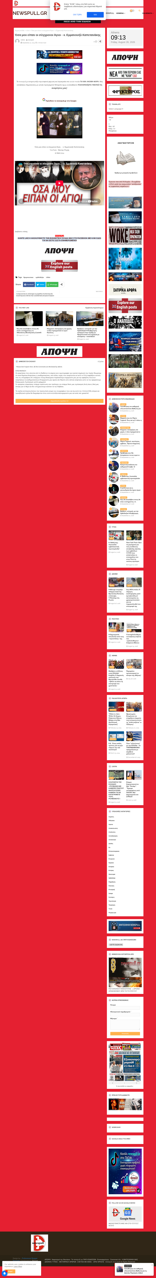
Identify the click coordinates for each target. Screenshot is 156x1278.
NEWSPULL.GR (30, 13)
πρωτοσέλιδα (121, 1086)
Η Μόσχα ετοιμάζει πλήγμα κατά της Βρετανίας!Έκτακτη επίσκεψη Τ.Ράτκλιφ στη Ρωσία (116, 595)
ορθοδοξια (40, 277)
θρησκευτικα (28, 277)
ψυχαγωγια (112, 912)
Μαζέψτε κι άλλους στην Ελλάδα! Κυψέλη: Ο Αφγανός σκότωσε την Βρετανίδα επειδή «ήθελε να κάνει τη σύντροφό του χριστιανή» (116, 678)
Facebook (30, 284)
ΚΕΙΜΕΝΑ (120, 13)
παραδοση (112, 882)
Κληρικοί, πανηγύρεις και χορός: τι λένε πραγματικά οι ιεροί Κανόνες (59, 330)
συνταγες (112, 897)
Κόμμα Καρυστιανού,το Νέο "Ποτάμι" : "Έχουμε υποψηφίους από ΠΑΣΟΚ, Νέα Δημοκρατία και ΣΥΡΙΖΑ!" (133, 789)
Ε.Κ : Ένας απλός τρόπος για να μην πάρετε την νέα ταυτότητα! (116, 747)
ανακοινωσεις (113, 828)
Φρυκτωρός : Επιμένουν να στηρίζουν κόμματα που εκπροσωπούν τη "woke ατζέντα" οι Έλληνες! (133, 719)
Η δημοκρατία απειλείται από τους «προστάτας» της (116, 637)
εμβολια (111, 855)
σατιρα (111, 893)
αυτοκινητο (112, 840)
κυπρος (111, 870)
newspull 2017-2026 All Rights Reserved (120, 1262)
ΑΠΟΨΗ (48, 1259)
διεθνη (111, 843)
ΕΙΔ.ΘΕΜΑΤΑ (147, 13)
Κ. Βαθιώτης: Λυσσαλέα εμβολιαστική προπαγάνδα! (130, 477)
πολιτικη (111, 886)
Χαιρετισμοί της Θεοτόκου (61, 1259)
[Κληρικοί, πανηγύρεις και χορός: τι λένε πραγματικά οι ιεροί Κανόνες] (114, 431)
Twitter (41, 284)
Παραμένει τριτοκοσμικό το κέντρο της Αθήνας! (133, 673)
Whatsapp (53, 284)
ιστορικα (111, 866)
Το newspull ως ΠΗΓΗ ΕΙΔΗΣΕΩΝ (83, 1259)
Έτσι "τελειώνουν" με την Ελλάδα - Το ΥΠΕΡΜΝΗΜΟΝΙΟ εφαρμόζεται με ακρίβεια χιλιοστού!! (133, 749)
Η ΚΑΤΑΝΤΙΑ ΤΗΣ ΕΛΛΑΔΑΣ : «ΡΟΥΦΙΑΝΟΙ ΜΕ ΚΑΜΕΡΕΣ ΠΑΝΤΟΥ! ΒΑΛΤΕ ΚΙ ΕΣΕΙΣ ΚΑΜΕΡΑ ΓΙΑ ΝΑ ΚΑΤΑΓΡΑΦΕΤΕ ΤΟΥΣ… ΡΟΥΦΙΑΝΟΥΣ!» (116, 790)
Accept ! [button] (10, 1271)
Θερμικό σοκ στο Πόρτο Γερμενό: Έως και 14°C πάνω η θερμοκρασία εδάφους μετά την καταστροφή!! (131, 421)
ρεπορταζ (112, 889)
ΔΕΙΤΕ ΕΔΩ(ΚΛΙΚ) (116, 945)
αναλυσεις (112, 832)
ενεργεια (111, 859)
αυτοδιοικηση (113, 836)
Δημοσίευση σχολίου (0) (59, 401)
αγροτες (111, 817)
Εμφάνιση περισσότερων (94, 308)
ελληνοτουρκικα (114, 851)
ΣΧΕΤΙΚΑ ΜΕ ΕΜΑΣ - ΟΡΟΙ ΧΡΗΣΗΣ (90, 1262)
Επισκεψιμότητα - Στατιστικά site (109, 1259)
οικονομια (112, 874)
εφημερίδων (130, 1086)
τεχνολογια (112, 901)
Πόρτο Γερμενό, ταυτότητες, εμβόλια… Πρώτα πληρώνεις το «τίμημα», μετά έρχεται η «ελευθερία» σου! (130, 445)
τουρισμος (112, 905)
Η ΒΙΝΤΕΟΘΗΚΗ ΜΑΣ (130, 1259)
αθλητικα (111, 820)
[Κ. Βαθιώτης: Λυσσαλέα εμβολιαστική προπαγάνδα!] (114, 477)
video (28, 30)
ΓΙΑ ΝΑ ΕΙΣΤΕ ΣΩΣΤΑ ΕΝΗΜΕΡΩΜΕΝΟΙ (59, 240)
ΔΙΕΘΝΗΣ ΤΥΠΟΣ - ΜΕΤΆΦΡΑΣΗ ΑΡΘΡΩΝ (60, 1262)
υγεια (110, 909)
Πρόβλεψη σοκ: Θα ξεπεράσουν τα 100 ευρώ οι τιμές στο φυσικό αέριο (130, 455)
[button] (139, 10)
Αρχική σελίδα (19, 30)
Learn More (18, 1266)
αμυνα (111, 824)
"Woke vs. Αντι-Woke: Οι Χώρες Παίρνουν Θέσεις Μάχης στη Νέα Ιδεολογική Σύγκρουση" (115, 719)
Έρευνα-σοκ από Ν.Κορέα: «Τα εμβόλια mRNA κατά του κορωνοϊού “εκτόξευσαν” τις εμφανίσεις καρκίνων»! (125, 184)
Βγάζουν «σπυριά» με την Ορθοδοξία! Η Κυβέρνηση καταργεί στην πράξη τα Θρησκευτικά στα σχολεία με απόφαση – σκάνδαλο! (88, 332)
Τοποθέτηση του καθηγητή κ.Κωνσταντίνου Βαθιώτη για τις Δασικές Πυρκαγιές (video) (130, 408)
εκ (109, 847)
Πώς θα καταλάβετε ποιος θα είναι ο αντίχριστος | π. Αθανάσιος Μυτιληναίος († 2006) (29, 330)
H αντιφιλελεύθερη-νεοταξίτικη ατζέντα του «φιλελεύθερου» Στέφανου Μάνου (133, 639)
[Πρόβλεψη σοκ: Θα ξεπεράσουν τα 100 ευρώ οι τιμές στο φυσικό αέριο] (114, 454)
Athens (115, 32)
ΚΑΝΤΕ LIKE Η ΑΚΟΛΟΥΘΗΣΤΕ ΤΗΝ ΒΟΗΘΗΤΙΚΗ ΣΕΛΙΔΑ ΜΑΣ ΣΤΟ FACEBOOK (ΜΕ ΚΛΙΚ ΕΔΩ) (59, 238)
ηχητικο (111, 863)
